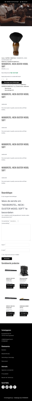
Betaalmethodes (6, 353)
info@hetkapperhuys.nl (7, 339)
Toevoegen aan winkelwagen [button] (10, 286)
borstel (18, 86)
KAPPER (8, 58)
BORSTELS (13, 58)
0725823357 (5, 341)
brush (21, 86)
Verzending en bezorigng (8, 357)
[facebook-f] (3, 387)
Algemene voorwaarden (7, 370)
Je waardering (5, 221)
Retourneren (5, 361)
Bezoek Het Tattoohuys (7, 377)
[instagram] (11, 387)
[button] (15, 6)
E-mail (3, 250)
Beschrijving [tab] (8, 88)
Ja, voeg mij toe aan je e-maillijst (11, 254)
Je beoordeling (6, 223)
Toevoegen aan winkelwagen (11, 82)
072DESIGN (25, 397)
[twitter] (7, 387)
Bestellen (4, 350)
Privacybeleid (5, 374)
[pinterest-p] (15, 387)
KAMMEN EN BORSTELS (13, 61)
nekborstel (26, 86)
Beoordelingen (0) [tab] (9, 90)
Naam (3, 244)
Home (3, 58)
